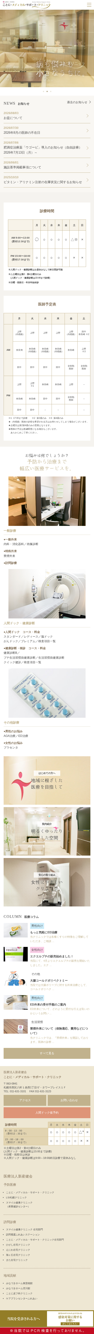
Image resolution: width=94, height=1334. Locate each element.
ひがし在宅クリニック (18, 1244)
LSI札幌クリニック (16, 1197)
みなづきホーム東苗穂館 (19, 1283)
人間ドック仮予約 (47, 1112)
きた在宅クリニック (17, 1260)
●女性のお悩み (13, 743)
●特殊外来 (10, 551)
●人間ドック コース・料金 (22, 632)
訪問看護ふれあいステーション (23, 1234)
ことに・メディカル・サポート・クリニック (30, 1192)
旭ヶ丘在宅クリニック (18, 1255)
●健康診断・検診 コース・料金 (25, 648)
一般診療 (10, 530)
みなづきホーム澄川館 (18, 1288)
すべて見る (47, 1053)
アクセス (25, 1100)
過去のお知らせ (77, 102)
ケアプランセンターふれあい (21, 1298)
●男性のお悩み (13, 731)
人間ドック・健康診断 (19, 623)
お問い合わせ (69, 1100)
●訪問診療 (10, 563)
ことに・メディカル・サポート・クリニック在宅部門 (35, 1239)
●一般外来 (10, 539)
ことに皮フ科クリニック (19, 1293)
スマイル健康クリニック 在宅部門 (24, 1229)
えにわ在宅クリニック (18, 1249)
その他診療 (11, 722)
